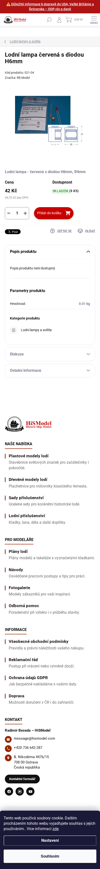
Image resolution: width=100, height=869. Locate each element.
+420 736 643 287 (28, 747)
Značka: (17, 78)
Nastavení (50, 840)
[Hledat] (49, 20)
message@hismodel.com (34, 738)
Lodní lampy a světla (36, 330)
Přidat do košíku (49, 213)
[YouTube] (30, 791)
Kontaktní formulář (22, 779)
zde (55, 828)
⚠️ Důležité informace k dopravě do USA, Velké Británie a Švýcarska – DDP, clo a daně (50, 6)
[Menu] (94, 20)
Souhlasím (50, 856)
